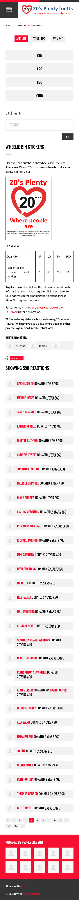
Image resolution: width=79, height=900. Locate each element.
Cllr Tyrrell (25, 808)
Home (8, 25)
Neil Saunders (26, 611)
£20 (39, 68)
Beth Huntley (25, 779)
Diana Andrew (26, 497)
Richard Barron (27, 540)
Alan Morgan (25, 690)
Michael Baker (26, 398)
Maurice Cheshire (28, 483)
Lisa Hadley (24, 597)
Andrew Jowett (27, 455)
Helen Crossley (26, 708)
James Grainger (27, 412)
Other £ (13, 113)
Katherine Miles (26, 426)
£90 (39, 82)
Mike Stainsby (25, 554)
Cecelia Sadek (25, 765)
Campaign (21, 25)
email (14, 311)
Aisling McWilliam (28, 512)
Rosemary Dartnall (29, 526)
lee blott (22, 583)
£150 (39, 95)
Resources (36, 25)
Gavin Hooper (58, 690)
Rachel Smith (25, 383)
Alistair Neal (25, 626)
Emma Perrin (25, 736)
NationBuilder (31, 893)
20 (16, 825)
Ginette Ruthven (27, 440)
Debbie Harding (26, 569)
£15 (39, 55)
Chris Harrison (27, 658)
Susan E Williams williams (33, 640)
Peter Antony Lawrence (31, 672)
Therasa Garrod (27, 793)
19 (8, 825)
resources (16, 358)
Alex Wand (23, 722)
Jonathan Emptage (28, 469)
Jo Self (21, 751)
